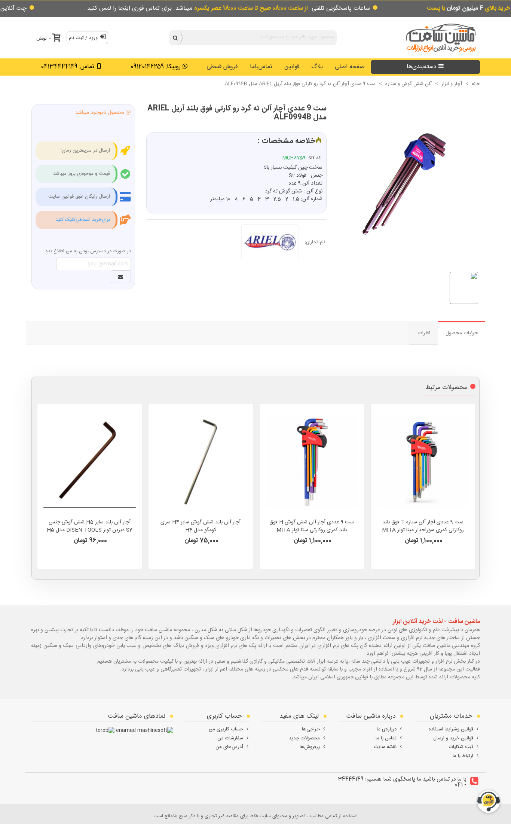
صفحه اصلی (350, 67)
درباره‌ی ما (387, 729)
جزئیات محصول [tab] (462, 333)
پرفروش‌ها (310, 747)
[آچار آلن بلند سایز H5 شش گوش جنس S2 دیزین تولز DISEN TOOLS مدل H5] (89, 462)
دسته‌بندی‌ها (422, 67)
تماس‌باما (261, 67)
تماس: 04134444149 (67, 67)
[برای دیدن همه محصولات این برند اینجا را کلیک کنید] (273, 242)
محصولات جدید (304, 738)
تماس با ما (386, 738)
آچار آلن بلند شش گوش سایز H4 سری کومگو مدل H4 (200, 526)
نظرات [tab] (423, 333)
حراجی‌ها (311, 729)
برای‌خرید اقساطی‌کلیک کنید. (82, 220)
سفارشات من (230, 738)
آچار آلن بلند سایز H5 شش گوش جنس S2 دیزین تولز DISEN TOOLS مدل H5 (89, 526)
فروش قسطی (222, 67)
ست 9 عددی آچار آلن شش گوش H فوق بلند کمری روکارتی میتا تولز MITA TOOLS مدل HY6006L (311, 530)
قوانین (291, 67)
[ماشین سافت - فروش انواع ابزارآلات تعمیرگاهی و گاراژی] (439, 38)
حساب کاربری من (226, 729)
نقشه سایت (385, 747)
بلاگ (317, 67)
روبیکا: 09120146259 (156, 67)
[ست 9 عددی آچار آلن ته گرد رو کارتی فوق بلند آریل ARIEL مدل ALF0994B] (405, 179)
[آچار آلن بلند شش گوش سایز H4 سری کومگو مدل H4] (200, 462)
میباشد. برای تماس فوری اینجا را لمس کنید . (195, 8)
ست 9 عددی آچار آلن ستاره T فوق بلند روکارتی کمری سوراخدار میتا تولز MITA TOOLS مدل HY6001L (423, 530)
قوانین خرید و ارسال (453, 738)
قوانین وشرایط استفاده (451, 729)
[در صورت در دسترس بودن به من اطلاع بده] (121, 276)
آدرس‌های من (229, 747)
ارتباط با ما (463, 756)
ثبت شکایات (461, 747)
